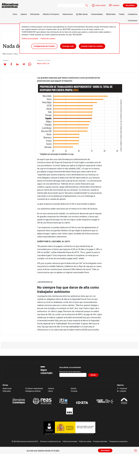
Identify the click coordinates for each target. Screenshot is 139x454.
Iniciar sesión (100, 5)
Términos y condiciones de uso (50, 441)
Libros (50, 391)
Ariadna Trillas (12, 54)
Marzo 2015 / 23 (43, 63)
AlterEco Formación (51, 14)
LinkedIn (123, 391)
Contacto (116, 5)
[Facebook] (11, 64)
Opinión (24, 14)
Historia (51, 388)
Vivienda (74, 391)
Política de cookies (48, 39)
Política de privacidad (30, 39)
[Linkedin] (17, 64)
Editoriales (7, 391)
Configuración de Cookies (44, 46)
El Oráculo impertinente (34, 388)
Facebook (123, 388)
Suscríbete (130, 5)
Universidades (97, 14)
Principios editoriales (100, 441)
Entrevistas (34, 14)
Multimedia (110, 14)
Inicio (15, 14)
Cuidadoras (132, 14)
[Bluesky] (5, 64)
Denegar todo (68, 46)
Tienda (121, 14)
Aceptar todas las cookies (92, 46)
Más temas (83, 14)
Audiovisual (7, 388)
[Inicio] (11, 5)
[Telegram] (23, 64)
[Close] (135, 450)
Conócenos (132, 20)
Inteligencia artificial (33, 391)
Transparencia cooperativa (118, 441)
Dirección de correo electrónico (69, 371)
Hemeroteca (68, 14)
